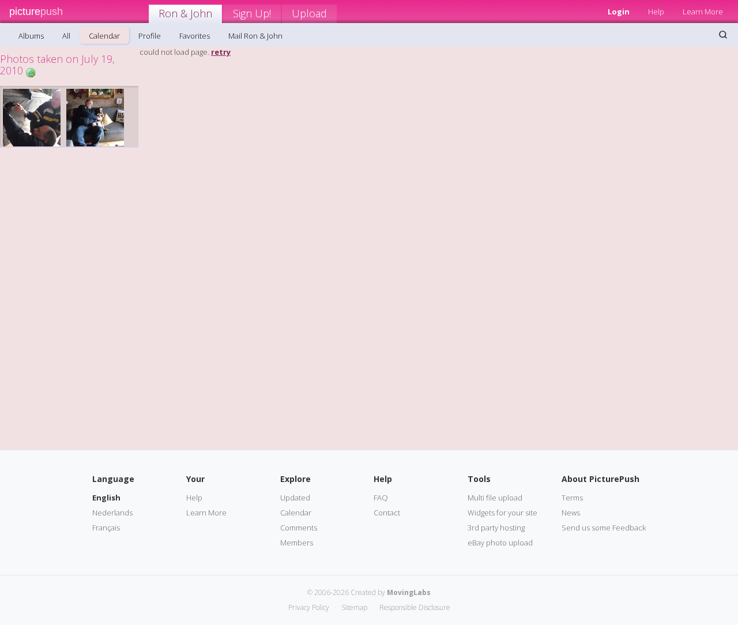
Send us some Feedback (604, 527)
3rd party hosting (496, 527)
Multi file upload (495, 497)
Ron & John (185, 13)
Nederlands (112, 512)
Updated (295, 497)
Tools (479, 478)
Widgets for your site (502, 512)
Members (296, 542)
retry (221, 52)
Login (619, 11)
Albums (31, 36)
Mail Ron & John (255, 36)
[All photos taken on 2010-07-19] (30, 71)
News (571, 512)
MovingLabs (409, 592)
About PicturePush (600, 478)
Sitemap (354, 607)
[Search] (723, 34)
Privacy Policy (308, 607)
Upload (309, 13)
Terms (572, 497)
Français (106, 527)
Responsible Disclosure (414, 607)
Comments (298, 527)
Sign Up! (252, 13)
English (106, 497)
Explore (295, 478)
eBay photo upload (500, 542)
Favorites (194, 36)
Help (656, 11)
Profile (149, 36)
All (66, 36)
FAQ (381, 497)
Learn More (703, 11)
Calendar (104, 36)
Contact (387, 512)
